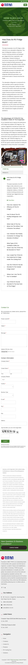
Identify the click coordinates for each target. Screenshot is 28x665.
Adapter (15, 527)
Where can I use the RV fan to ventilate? (14, 275)
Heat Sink (13, 529)
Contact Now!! (14, 547)
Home (10, 24)
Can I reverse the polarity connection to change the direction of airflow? (15, 236)
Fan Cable (11, 527)
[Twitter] (3, 587)
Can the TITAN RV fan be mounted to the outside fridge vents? (15, 267)
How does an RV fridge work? (14, 26)
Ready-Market (20, 662)
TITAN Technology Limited (16, 659)
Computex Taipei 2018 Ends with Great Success (13, 618)
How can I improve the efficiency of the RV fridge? (14, 207)
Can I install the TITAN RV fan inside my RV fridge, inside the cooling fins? (14, 257)
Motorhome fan (5, 525)
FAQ (18, 24)
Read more (11, 200)
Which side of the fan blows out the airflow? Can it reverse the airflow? (15, 226)
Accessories (21, 525)
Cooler (15, 525)
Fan (18, 525)
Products (5, 647)
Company (5, 641)
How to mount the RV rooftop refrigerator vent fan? (14, 216)
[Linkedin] (5, 587)
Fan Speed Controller (7, 529)
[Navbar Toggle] (25, 5)
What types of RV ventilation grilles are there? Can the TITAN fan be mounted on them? (15, 247)
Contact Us (5, 531)
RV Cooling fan (7, 650)
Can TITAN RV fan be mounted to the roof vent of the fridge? (14, 284)
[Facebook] (1, 587)
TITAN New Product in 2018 (8, 625)
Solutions (14, 24)
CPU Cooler (11, 525)
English (25, 1)
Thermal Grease (6, 527)
